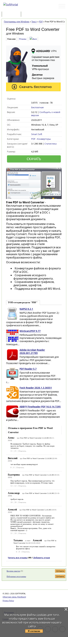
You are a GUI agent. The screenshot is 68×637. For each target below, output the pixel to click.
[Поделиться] (33, 39)
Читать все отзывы (17, 557)
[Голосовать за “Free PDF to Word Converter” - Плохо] (37, 99)
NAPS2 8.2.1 (26, 309)
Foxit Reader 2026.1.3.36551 (36, 387)
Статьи (29, 14)
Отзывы (22, 39)
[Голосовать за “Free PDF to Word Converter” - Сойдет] (40, 99)
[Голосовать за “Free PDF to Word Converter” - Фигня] (33, 99)
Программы (12, 14)
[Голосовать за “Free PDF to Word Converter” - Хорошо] (44, 99)
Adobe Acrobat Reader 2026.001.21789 (32, 351)
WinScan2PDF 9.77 (30, 331)
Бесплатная (37, 107)
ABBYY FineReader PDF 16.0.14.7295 (40, 406)
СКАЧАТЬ (34, 158)
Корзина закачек (13, 571)
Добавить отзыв (41, 557)
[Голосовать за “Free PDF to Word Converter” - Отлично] (48, 99)
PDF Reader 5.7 (28, 368)
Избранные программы (16, 576)
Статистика (50, 143)
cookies (42, 615)
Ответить (22, 451)
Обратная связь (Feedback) (14, 597)
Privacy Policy (8, 600)
